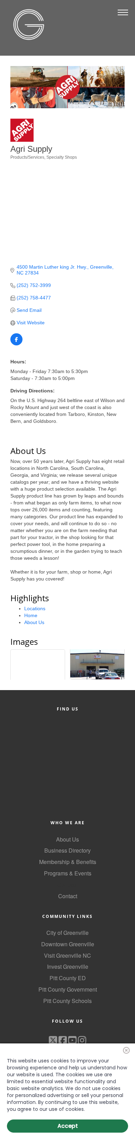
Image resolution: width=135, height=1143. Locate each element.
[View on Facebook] (16, 343)
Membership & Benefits (67, 862)
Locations (34, 608)
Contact (67, 896)
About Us (34, 622)
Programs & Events (67, 873)
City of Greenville (67, 933)
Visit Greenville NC (67, 955)
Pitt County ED (68, 978)
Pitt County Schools (67, 1001)
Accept (67, 1126)
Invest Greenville (67, 966)
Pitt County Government (67, 989)
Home (30, 615)
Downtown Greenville (67, 944)
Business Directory (67, 850)
